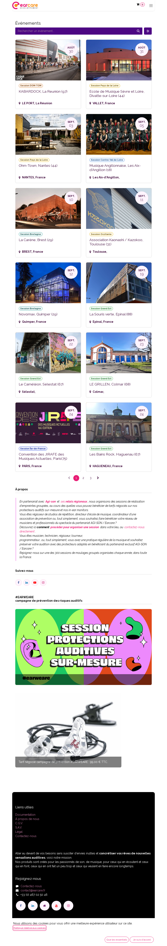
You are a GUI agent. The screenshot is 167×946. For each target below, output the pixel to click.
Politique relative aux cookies (29, 927)
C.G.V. (19, 823)
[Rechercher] (138, 31)
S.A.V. (18, 827)
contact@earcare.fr (33, 890)
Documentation (25, 814)
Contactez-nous (25, 836)
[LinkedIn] (33, 906)
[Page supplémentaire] (44, 906)
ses (73, 501)
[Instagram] (68, 906)
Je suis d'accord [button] (142, 939)
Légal (19, 831)
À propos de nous (27, 819)
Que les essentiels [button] (117, 939)
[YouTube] (56, 906)
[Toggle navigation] (151, 5)
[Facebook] (21, 906)
